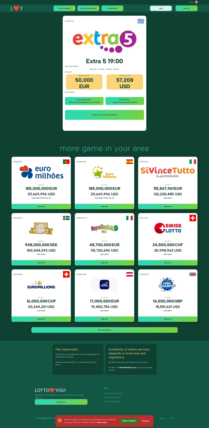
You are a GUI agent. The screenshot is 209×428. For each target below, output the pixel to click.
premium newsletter (88, 8)
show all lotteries (104, 330)
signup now (61, 402)
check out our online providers (104, 115)
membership (112, 8)
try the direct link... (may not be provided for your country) (84, 101)
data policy (162, 418)
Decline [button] (145, 421)
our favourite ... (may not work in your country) (125, 101)
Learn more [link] (102, 422)
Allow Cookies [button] (129, 421)
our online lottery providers (113, 393)
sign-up (186, 8)
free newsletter (64, 8)
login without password (112, 397)
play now (41, 206)
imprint (171, 418)
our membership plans (112, 401)
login (161, 8)
